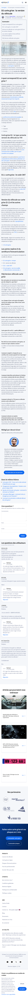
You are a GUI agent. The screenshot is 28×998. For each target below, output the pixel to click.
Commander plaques (14, 843)
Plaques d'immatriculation (9, 863)
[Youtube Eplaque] (20, 962)
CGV (19, 966)
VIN (15, 111)
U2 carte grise (7, 245)
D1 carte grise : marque (9, 260)
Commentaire (4, 511)
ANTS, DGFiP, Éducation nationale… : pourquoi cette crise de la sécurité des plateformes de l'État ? (12, 940)
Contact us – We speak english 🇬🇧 (11, 910)
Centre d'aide (5, 903)
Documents (5, 916)
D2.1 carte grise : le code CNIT (10, 27)
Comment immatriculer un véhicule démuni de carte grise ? (14, 499)
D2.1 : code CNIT (7, 265)
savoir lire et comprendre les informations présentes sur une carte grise (13, 158)
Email (2, 528)
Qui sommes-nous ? (7, 880)
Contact (4, 906)
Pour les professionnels (8, 866)
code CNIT (23, 189)
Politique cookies (6, 893)
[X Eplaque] (16, 962)
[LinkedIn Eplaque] (11, 962)
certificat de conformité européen (12, 117)
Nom (2, 522)
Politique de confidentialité (9, 890)
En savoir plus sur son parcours (14, 472)
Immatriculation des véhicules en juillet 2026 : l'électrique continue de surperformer (14, 934)
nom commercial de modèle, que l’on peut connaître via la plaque (12, 151)
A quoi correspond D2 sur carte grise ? (12, 24)
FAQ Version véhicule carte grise (10, 38)
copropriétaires (19, 221)
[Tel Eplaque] (23, 2)
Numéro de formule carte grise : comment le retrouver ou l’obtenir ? (14, 491)
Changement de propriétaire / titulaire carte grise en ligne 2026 (14, 487)
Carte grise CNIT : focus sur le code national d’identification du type (14, 483)
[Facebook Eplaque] (7, 962)
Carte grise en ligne (7, 860)
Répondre (5, 599)
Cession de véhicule (7, 857)
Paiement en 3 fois (7, 919)
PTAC (15, 232)
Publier (23, 536)
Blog (3, 913)
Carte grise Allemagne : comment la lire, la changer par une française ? (14, 495)
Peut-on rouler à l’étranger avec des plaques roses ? (14, 946)
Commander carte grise (14, 838)
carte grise (11, 66)
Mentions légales (6, 886)
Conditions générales (7, 883)
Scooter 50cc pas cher (8, 870)
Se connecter (5, 923)
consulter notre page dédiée (8, 994)
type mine (11, 169)
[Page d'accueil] (5, 2)
